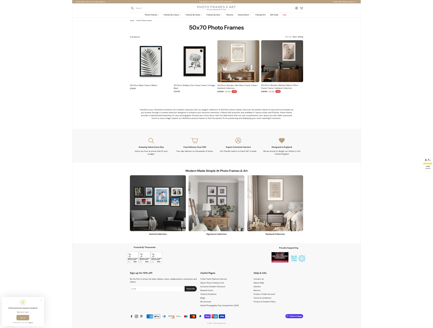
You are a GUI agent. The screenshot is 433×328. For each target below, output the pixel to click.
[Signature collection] (216, 203)
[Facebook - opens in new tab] (131, 316)
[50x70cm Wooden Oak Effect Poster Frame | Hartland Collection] (238, 61)
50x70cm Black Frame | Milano (143, 85)
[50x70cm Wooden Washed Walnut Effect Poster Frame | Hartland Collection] (282, 61)
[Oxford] (158, 203)
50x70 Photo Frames (144, 20)
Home (132, 20)
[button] (145, 8)
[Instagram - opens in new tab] (136, 316)
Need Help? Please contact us (344, 1)
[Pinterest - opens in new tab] (141, 316)
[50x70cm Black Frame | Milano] (151, 61)
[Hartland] (275, 203)
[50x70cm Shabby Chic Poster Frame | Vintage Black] (195, 61)
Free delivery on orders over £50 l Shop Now (215, 1)
